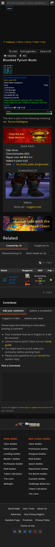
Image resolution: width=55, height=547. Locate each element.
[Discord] (14, 531)
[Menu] (3, 3)
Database (10, 42)
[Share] (52, 3)
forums (42, 355)
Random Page (12, 520)
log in (27, 407)
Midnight (8, 483)
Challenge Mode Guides (40, 483)
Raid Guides (10, 468)
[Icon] (7, 69)
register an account (39, 407)
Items (20, 42)
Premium (27, 520)
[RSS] (40, 531)
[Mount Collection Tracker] (27, 223)
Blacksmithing (40, 276)
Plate (36, 42)
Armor (29, 42)
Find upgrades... (28, 51)
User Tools (28, 508)
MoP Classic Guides (39, 438)
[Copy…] (40, 262)
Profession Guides (13, 463)
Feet (43, 42)
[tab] (14, 245)
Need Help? (14, 508)
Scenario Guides (37, 478)
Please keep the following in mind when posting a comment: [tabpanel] (26, 368)
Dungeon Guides (37, 453)
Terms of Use (27, 525)
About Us (42, 508)
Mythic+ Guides (12, 458)
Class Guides (10, 443)
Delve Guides (10, 448)
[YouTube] (35, 531)
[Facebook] (30, 531)
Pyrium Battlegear (18, 121)
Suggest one (34, 206)
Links (14, 51)
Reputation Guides (38, 468)
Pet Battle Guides (38, 473)
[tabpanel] (27, 277)
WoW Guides (10, 438)
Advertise (16, 514)
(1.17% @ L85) (37, 100)
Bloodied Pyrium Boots (13, 279)
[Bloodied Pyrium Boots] (5, 280)
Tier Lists (9, 478)
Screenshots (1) (27, 170)
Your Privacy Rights (34, 514)
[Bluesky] (25, 531)
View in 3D (45, 51)
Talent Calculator (13, 473)
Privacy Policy (42, 520)
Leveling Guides (12, 453)
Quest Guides (36, 463)
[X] (20, 531)
